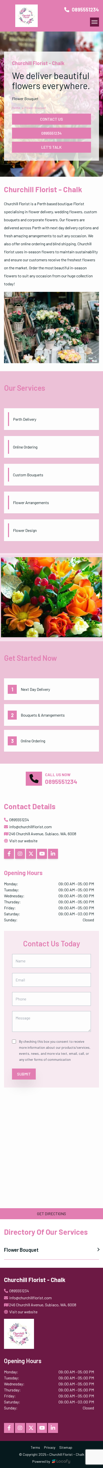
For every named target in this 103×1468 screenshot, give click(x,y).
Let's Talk (51, 147)
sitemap (65, 1447)
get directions (51, 1213)
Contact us (51, 119)
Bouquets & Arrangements (43, 715)
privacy (49, 1447)
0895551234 (85, 10)
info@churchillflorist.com (30, 826)
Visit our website (23, 840)
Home (16, 107)
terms (35, 1447)
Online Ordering (33, 740)
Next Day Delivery (35, 689)
